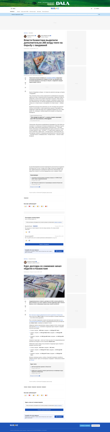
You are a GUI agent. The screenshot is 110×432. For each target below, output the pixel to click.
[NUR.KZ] (55, 8)
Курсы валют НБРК (24, 11)
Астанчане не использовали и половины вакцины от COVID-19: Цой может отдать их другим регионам (47, 178)
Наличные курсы (33, 11)
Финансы (12, 11)
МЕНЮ (14, 8)
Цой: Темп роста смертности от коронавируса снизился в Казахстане (47, 182)
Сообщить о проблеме (85, 425)
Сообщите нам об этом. (47, 192)
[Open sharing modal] (25, 87)
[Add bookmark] (25, 91)
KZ (91, 8)
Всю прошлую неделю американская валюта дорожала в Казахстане (46, 314)
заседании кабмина (51, 77)
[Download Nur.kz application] (55, 3)
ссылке (32, 360)
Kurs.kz (37, 326)
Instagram (60, 251)
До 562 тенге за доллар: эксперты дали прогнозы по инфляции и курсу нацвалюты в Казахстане (47, 371)
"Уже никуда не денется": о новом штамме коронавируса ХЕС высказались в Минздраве (46, 118)
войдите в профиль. (58, 222)
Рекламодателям (95, 425)
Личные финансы (45, 11)
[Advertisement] (55, 22)
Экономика (39, 11)
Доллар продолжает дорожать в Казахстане (41, 366)
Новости (18, 11)
